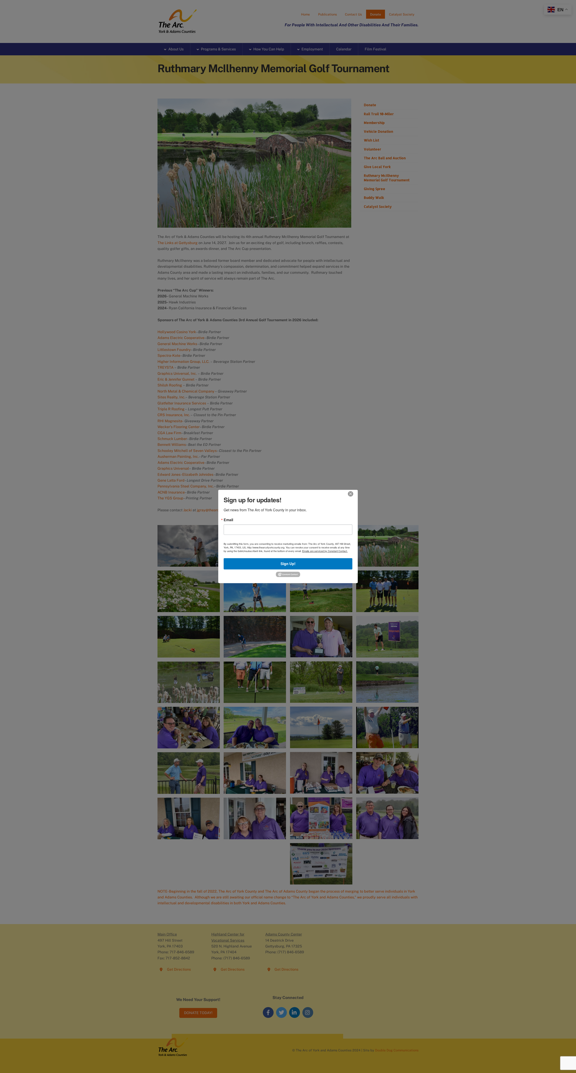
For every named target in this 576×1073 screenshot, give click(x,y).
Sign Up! (288, 563)
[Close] (350, 493)
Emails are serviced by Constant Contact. (325, 551)
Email (228, 520)
